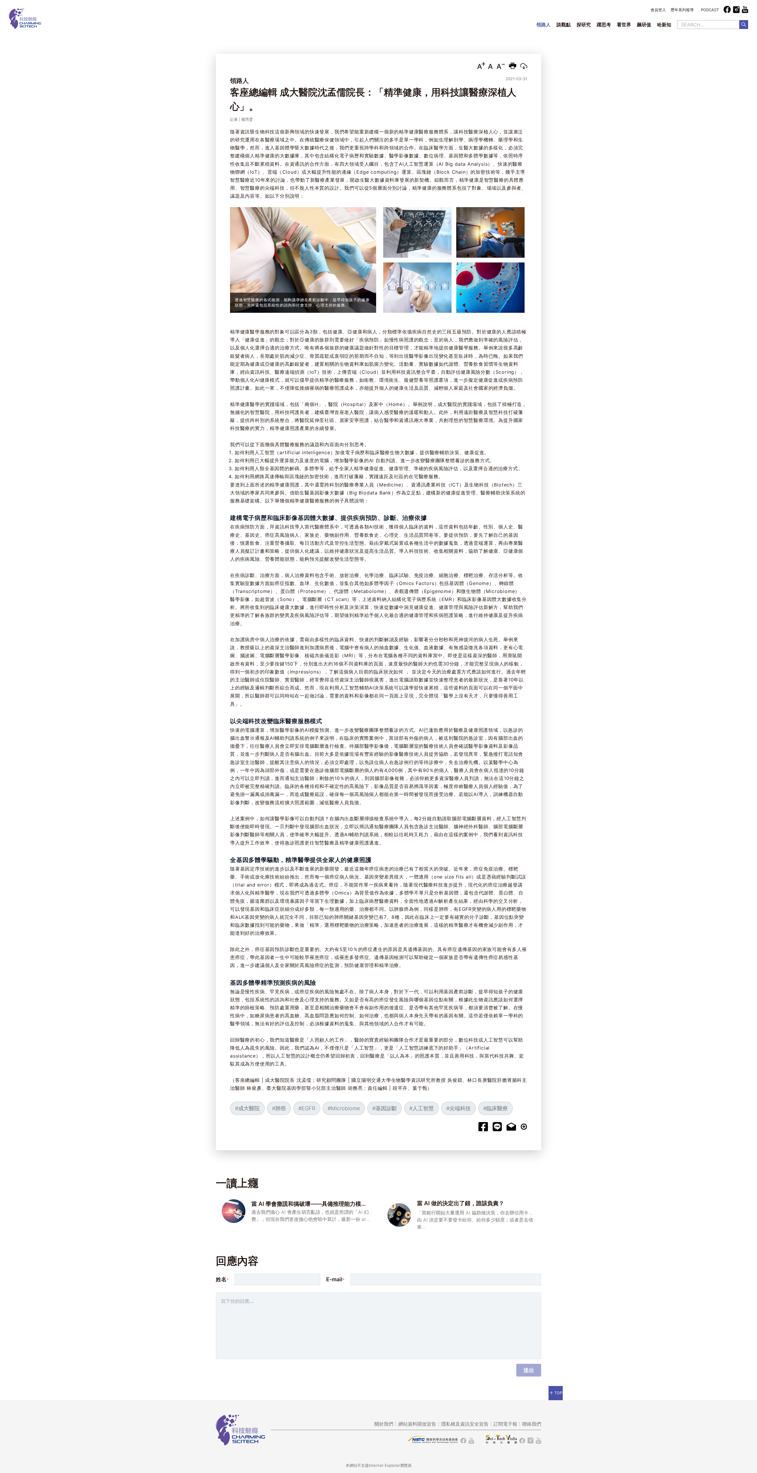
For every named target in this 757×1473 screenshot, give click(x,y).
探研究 (584, 25)
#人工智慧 (421, 1108)
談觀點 (564, 25)
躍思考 (604, 25)
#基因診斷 (384, 1108)
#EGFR (306, 1108)
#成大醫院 (247, 1108)
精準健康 (409, 132)
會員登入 (658, 9)
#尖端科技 (458, 1108)
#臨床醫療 (495, 1108)
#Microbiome (344, 1108)
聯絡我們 (531, 1424)
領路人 (543, 25)
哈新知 (664, 25)
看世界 (624, 25)
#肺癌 (279, 1108)
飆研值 (644, 25)
